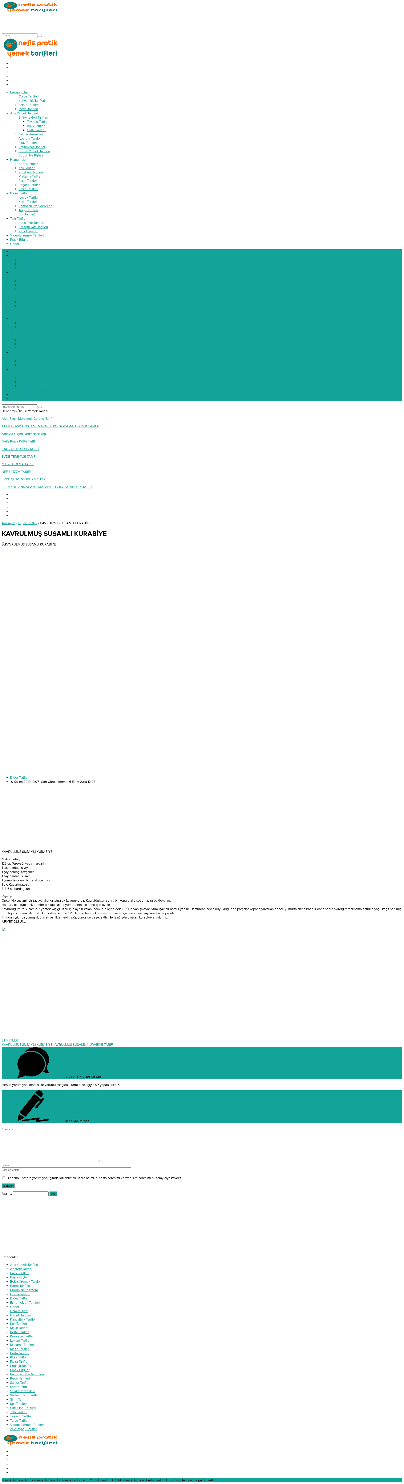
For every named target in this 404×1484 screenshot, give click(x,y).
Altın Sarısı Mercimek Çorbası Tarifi (27, 419)
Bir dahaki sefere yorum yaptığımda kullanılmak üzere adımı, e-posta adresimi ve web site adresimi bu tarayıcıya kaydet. (94, 1178)
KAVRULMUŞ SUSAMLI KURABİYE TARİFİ (83, 1045)
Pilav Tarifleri (19, 1357)
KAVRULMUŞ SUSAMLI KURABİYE (27, 1045)
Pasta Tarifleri (19, 1353)
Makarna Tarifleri (22, 1345)
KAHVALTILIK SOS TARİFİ (20, 449)
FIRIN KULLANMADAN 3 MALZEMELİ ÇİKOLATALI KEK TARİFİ (47, 487)
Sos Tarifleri (18, 1404)
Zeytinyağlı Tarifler (23, 1429)
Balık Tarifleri (19, 1273)
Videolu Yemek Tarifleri (27, 1425)
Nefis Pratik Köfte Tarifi (18, 441)
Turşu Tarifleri (19, 1420)
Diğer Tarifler (27, 523)
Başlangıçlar (19, 1277)
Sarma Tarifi (18, 1387)
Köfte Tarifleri (19, 1332)
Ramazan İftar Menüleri (27, 1374)
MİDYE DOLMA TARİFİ (18, 464)
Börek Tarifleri (20, 1286)
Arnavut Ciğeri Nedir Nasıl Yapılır (25, 434)
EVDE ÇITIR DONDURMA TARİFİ (25, 479)
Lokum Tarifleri (20, 1340)
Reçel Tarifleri (20, 1378)
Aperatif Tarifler (21, 1269)
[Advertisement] (78, 22)
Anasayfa (8, 523)
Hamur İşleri (19, 1311)
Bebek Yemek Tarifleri (26, 1281)
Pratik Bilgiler (19, 1370)
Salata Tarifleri (20, 1383)
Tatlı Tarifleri (18, 1412)
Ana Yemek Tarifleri (24, 1265)
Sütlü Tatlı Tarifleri (23, 1408)
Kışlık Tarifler (19, 1328)
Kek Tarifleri (18, 1324)
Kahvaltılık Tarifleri (23, 1319)
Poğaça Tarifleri (21, 1366)
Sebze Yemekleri (22, 1391)
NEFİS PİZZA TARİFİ (16, 472)
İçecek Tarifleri (20, 1315)
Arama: (7, 1193)
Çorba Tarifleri (20, 1294)
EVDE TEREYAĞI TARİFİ (19, 457)
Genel (14, 1307)
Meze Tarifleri (20, 1349)
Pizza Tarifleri (19, 1362)
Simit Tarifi (17, 1399)
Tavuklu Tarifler (21, 1416)
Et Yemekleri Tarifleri (25, 1303)
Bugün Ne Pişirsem (24, 1290)
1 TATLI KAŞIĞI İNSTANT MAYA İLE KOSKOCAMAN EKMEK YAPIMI (50, 426)
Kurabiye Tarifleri (22, 1336)
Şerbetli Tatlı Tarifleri (25, 1395)
